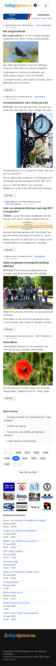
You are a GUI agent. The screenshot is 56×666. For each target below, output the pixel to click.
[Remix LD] (34, 506)
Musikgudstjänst (11, 582)
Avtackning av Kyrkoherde (16, 602)
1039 (45, 452)
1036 (18, 452)
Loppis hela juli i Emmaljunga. (21, 441)
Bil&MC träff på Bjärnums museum (20, 541)
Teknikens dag (10, 561)
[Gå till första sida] (5, 452)
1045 (7, 464)
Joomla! (6, 657)
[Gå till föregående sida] (11, 452)
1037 (27, 452)
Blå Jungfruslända (14, 31)
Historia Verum (13, 204)
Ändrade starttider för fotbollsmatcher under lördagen (27, 419)
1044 (42, 458)
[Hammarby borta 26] (28, 16)
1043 (33, 458)
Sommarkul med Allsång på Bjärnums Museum (24, 433)
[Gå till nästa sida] (14, 464)
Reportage (40, 97)
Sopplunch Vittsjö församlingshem (20, 530)
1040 (7, 458)
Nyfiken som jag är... (16, 426)
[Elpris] (9, 486)
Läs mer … (10, 90)
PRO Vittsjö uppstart (13, 551)
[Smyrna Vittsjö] (34, 496)
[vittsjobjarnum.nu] (18, 5)
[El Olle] (34, 486)
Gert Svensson (43, 25)
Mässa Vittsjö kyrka (12, 592)
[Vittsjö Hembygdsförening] (47, 486)
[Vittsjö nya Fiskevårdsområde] (9, 506)
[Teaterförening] (47, 506)
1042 (24, 458)
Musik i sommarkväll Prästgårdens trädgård (24, 520)
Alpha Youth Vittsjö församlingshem (21, 613)
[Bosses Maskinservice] (21, 496)
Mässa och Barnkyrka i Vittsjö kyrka (21, 572)
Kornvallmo (10, 342)
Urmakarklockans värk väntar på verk (25, 102)
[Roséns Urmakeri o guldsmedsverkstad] (21, 506)
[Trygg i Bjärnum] (47, 496)
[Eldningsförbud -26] (21, 486)
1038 (36, 452)
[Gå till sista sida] (20, 464)
